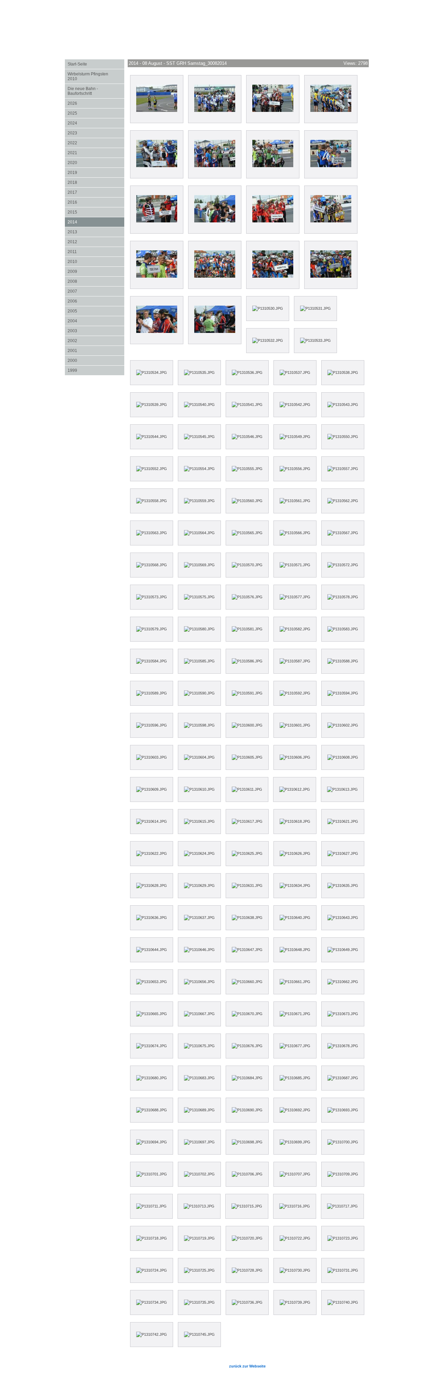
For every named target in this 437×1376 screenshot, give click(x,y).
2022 (96, 142)
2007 (96, 291)
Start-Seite (77, 64)
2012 (96, 241)
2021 (96, 152)
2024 (96, 123)
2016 (96, 202)
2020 (96, 162)
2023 (96, 132)
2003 (96, 330)
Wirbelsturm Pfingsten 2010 (96, 76)
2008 (96, 281)
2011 (96, 251)
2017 (96, 192)
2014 (96, 221)
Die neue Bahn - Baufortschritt (83, 91)
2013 (96, 231)
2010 (96, 261)
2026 (96, 103)
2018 (96, 182)
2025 (96, 113)
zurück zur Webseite (247, 1366)
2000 (96, 360)
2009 (96, 271)
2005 (96, 310)
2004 (96, 320)
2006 (96, 301)
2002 (96, 340)
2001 (96, 350)
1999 (96, 370)
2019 (96, 172)
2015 (96, 212)
